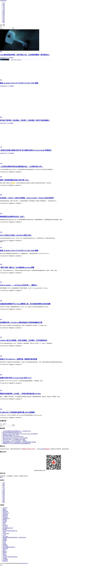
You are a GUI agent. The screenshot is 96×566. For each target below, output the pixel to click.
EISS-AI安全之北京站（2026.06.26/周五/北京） (16, 235)
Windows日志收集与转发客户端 (10, 530)
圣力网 (4, 543)
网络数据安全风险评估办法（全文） (12, 216)
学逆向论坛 (5, 517)
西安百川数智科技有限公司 (9, 547)
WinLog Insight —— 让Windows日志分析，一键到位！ (19, 285)
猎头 (4, 16)
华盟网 (4, 522)
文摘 (4, 15)
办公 (4, 7)
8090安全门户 (6, 512)
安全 (4, 4)
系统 (4, 21)
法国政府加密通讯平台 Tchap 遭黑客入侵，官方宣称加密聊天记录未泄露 (25, 304)
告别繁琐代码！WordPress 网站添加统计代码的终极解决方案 (21, 322)
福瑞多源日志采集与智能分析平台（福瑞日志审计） (15, 537)
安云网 (4, 534)
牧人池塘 (5, 521)
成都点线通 (5, 548)
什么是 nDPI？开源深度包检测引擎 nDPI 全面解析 (17, 412)
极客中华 (5, 551)
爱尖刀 (4, 523)
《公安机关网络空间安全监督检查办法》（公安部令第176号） (21, 166)
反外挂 (4, 541)
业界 (4, 3)
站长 (4, 19)
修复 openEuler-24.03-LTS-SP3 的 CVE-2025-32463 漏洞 (19, 250)
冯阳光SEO (5, 525)
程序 (4, 18)
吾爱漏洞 (5, 529)
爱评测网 (5, 558)
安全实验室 (5, 545)
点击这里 (45, 449)
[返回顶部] (1, 565)
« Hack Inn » (5, 507)
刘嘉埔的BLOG (6, 518)
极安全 (4, 554)
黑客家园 (5, 519)
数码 (4, 14)
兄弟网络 (5, 538)
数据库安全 (5, 560)
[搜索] (1, 25)
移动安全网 (5, 511)
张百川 (4, 549)
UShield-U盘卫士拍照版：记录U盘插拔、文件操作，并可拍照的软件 (23, 340)
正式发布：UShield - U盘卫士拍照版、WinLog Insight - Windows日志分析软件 (27, 198)
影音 (4, 12)
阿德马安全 (5, 515)
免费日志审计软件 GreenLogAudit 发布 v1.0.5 (15, 378)
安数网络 (5, 540)
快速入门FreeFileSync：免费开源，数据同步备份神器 (18, 359)
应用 (4, 11)
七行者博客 (5, 559)
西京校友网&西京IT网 (8, 528)
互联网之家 (5, 514)
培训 (4, 10)
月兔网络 (5, 555)
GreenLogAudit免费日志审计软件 (10, 556)
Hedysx (4, 508)
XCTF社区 (5, 526)
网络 (4, 5)
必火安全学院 (6, 533)
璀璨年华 (5, 510)
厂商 (4, 8)
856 (4, 423)
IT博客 (4, 532)
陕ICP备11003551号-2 (23, 563)
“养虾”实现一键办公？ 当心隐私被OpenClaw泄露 (17, 267)
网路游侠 (5, 552)
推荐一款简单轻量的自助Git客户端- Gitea (14, 180)
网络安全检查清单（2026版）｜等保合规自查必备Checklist (20, 393)
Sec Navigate (5, 536)
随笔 (4, 22)
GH (2, 477)
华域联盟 (5, 544)
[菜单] (4, 25)
